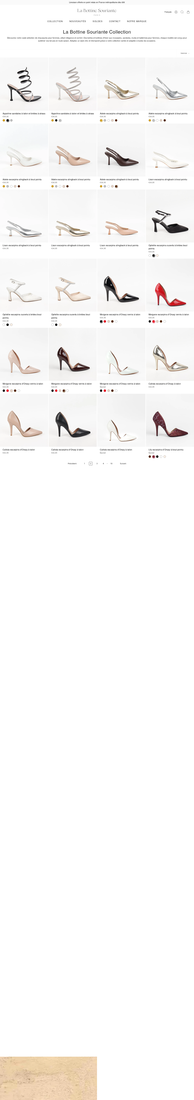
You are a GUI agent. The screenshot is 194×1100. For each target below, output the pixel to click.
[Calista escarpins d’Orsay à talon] (24, 420)
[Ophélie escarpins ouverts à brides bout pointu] (24, 285)
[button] (55, 21)
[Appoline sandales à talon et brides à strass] (24, 84)
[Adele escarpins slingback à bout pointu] (121, 84)
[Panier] (188, 12)
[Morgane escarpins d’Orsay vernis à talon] (121, 285)
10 (111, 463)
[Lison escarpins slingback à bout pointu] (24, 215)
